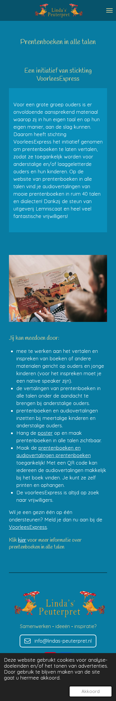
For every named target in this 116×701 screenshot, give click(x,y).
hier (22, 540)
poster (45, 433)
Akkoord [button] (90, 691)
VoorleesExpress (28, 527)
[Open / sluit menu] (109, 10)
